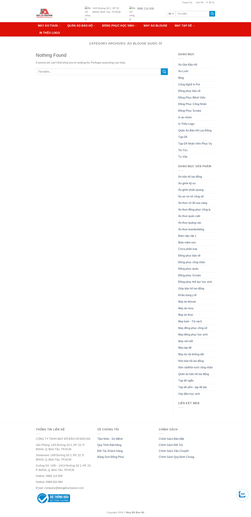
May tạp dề (183, 25)
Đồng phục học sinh (118, 25)
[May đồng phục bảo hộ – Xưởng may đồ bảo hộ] (51, 13)
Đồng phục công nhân (191, 262)
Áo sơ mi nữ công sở (191, 196)
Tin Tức (183, 150)
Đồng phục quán (188, 268)
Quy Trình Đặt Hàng (109, 445)
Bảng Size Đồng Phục (110, 456)
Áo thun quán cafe (189, 216)
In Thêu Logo (49, 32)
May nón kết (185, 341)
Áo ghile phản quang (191, 189)
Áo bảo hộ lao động (190, 176)
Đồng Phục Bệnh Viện (191, 97)
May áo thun (48, 25)
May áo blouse (155, 25)
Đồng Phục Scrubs (189, 110)
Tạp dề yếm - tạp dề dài (192, 387)
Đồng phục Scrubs (189, 275)
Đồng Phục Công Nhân (192, 104)
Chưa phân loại (187, 249)
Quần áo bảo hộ (80, 25)
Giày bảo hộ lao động (191, 288)
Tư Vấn (182, 156)
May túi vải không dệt (191, 354)
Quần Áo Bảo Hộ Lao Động (195, 130)
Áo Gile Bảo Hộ (187, 64)
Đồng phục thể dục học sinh (195, 281)
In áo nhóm (185, 117)
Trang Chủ (187, 2)
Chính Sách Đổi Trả (171, 445)
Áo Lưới (183, 71)
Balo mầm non (187, 242)
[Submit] (212, 14)
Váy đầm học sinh (189, 393)
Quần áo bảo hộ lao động (193, 374)
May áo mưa (185, 308)
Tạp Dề (182, 137)
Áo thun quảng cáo (189, 222)
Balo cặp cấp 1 (187, 235)
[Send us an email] (210, 2)
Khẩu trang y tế (187, 295)
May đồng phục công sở (192, 328)
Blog (181, 77)
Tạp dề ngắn (186, 380)
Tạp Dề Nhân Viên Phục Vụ (195, 143)
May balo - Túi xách (190, 321)
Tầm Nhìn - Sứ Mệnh (110, 438)
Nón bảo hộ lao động (191, 360)
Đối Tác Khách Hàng (110, 450)
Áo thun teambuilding (191, 229)
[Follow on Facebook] (207, 2)
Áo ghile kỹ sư (187, 183)
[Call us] (213, 2)
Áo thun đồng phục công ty (194, 209)
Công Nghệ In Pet (189, 84)
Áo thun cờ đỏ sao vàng (192, 202)
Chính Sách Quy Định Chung (176, 456)
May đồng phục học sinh (193, 334)
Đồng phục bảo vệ (189, 90)
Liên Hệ (199, 2)
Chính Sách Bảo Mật (171, 438)
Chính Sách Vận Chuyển (174, 450)
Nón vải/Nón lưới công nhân (195, 367)
